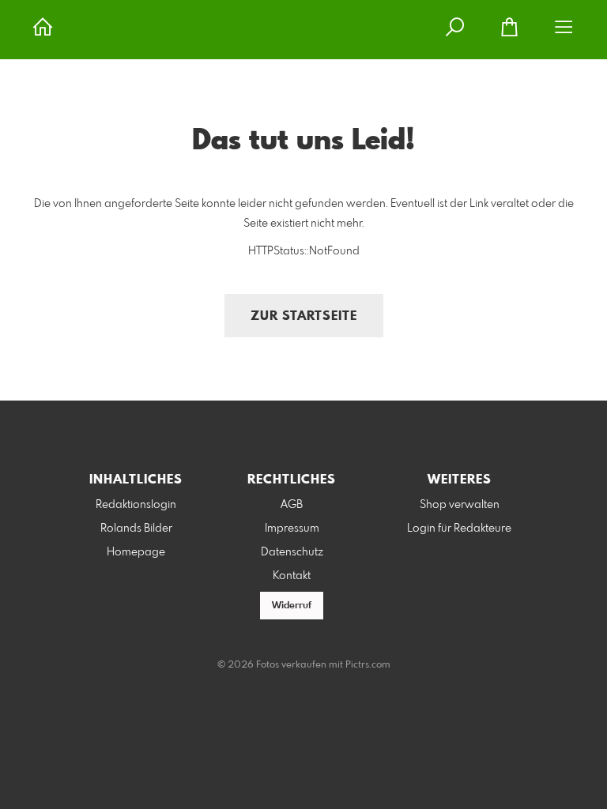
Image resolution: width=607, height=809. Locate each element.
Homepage (136, 552)
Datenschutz (292, 552)
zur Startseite (304, 316)
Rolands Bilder (136, 528)
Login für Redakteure (459, 528)
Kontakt (292, 575)
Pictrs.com (367, 665)
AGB (292, 504)
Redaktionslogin (136, 504)
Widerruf (291, 606)
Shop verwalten (460, 504)
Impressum (292, 528)
